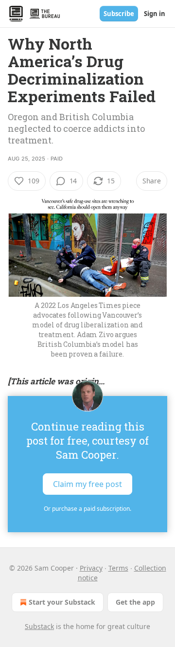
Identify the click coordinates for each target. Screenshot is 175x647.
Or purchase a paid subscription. (87, 508)
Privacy (91, 568)
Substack (39, 626)
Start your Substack (62, 602)
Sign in (154, 13)
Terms (118, 568)
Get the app (135, 602)
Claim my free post (87, 483)
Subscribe (119, 13)
